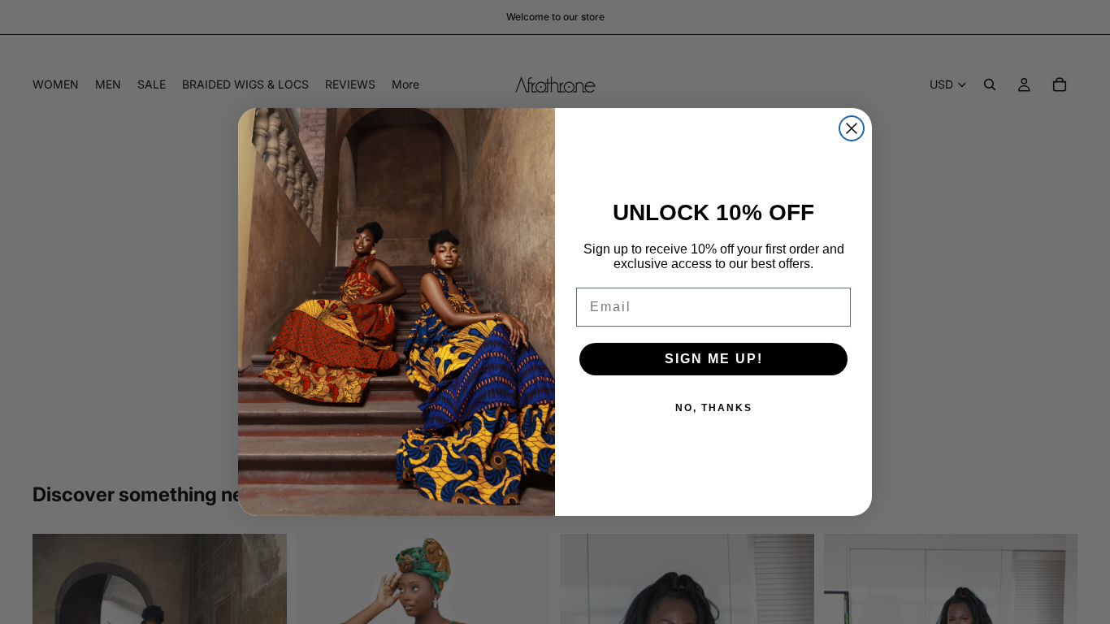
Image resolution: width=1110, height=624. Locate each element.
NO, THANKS (713, 408)
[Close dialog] (851, 128)
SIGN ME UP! (714, 359)
